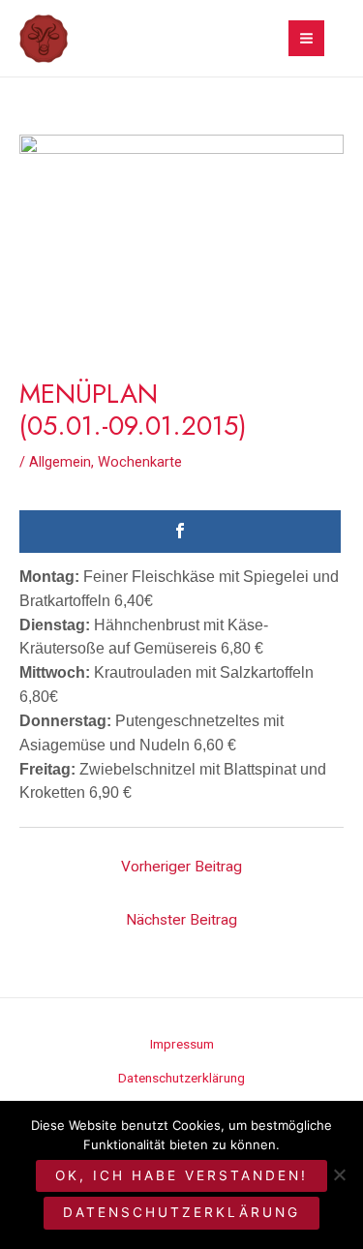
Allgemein (60, 462)
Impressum (182, 1043)
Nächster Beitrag (181, 920)
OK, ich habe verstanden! (181, 1175)
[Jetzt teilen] (180, 531)
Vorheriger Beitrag (181, 866)
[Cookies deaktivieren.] (338, 1174)
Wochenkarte (140, 462)
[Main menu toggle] (306, 38)
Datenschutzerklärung (181, 1077)
